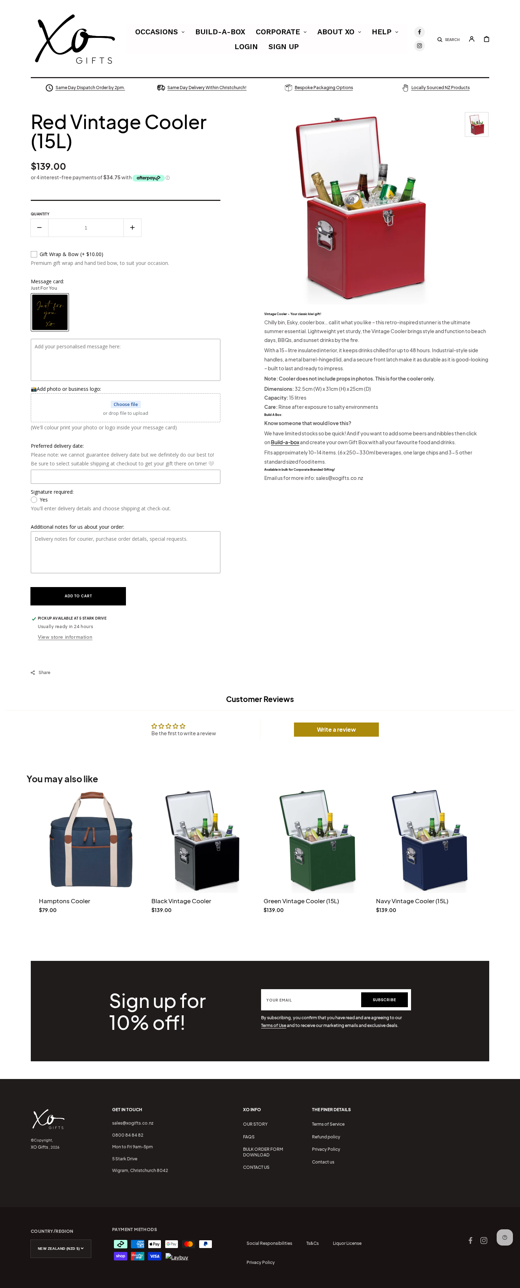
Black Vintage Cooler (181, 901)
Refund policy (326, 1136)
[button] (448, 39)
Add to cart (78, 596)
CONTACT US (256, 1167)
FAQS (249, 1136)
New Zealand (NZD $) (59, 1249)
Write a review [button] (336, 729)
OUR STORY (255, 1124)
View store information (65, 637)
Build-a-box (285, 442)
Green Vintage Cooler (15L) (301, 901)
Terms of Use (273, 1025)
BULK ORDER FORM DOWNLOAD (263, 1152)
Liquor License (347, 1243)
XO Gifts (39, 1147)
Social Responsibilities (269, 1243)
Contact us (323, 1162)
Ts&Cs (312, 1243)
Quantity (40, 214)
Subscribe (384, 1000)
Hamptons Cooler (64, 901)
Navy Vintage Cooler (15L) (412, 901)
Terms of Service (328, 1124)
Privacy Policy (326, 1149)
